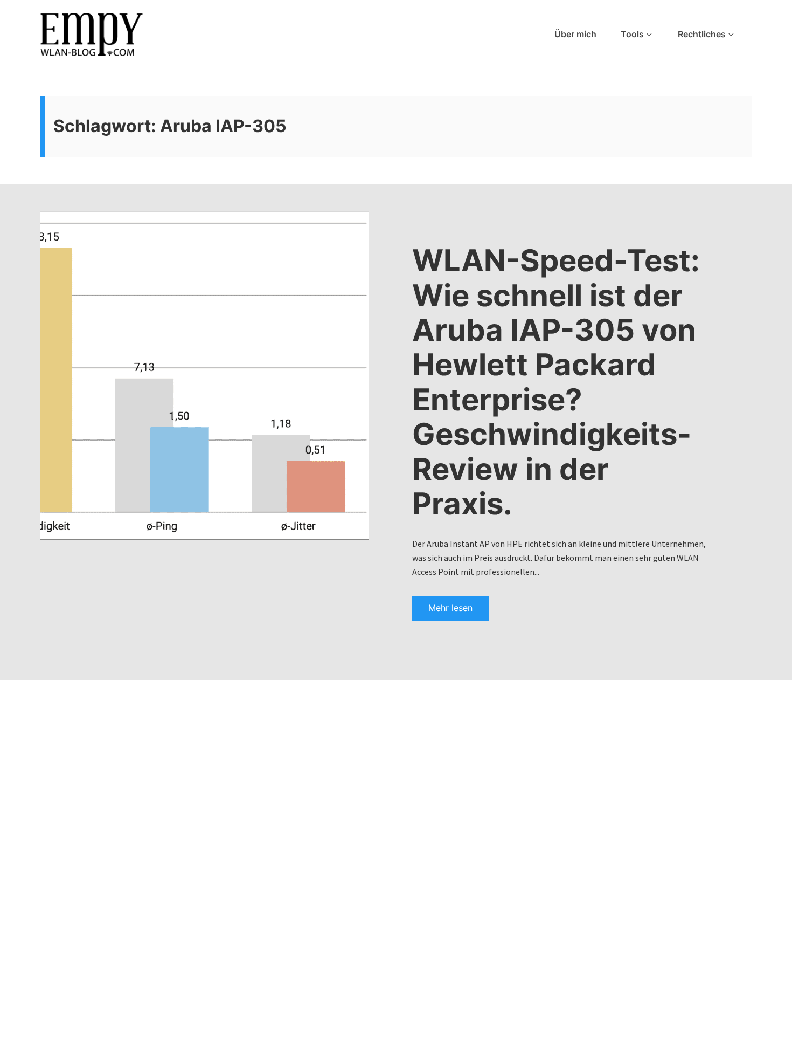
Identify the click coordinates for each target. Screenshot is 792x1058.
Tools (632, 34)
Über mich (575, 34)
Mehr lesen (450, 607)
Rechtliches (702, 34)
